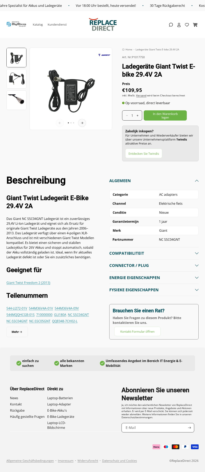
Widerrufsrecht (87, 461)
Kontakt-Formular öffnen (137, 331)
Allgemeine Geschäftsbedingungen (30, 461)
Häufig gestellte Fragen (27, 416)
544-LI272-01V (16, 308)
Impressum (65, 461)
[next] (82, 123)
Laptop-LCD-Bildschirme (56, 425)
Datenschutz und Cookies (119, 461)
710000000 (44, 314)
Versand (141, 95)
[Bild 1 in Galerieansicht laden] (16, 57)
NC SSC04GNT (78, 314)
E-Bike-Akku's (57, 410)
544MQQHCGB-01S (20, 314)
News (14, 398)
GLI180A (60, 314)
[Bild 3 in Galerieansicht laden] (16, 100)
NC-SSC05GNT (39, 321)
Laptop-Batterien (60, 398)
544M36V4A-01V (41, 308)
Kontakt (16, 404)
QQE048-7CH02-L (64, 321)
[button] (171, 25)
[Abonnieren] (189, 427)
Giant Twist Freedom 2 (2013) (28, 282)
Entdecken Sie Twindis (144, 154)
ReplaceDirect (181, 461)
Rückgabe (17, 410)
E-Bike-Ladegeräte (60, 416)
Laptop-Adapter (59, 404)
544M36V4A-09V (67, 308)
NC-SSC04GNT (17, 321)
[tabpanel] (154, 257)
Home (129, 49)
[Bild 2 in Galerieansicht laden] (16, 78)
